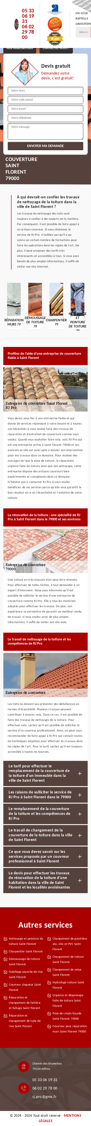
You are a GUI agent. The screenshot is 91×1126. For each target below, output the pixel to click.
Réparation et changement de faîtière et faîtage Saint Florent (24, 1003)
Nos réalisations (20, 48)
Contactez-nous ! (56, 48)
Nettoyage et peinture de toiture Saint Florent (26, 941)
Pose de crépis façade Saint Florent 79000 (67, 1016)
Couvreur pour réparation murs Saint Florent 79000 (70, 1029)
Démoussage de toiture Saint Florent (24, 961)
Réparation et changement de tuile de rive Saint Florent (25, 1021)
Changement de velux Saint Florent (67, 972)
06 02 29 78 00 (28, 32)
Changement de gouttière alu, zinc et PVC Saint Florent (70, 944)
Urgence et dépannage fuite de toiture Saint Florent (68, 1001)
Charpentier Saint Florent (26, 951)
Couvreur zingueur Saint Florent (25, 987)
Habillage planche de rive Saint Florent (26, 974)
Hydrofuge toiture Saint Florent (68, 985)
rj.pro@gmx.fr (44, 1097)
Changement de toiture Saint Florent (68, 959)
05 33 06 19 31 (28, 16)
